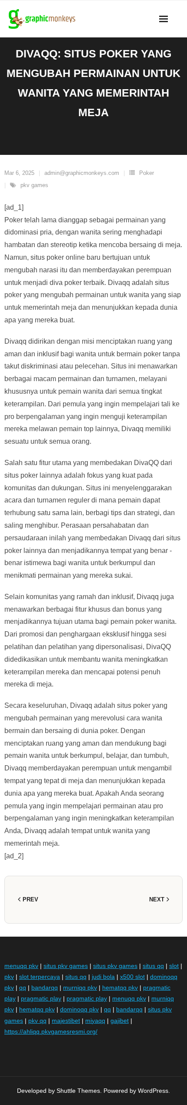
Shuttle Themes (78, 1090)
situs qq (153, 965)
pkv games (34, 185)
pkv (9, 976)
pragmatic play (41, 998)
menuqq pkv (21, 965)
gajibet (119, 1020)
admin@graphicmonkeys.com (81, 173)
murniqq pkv (80, 987)
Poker (146, 173)
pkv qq (37, 1020)
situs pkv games (65, 965)
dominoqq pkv (79, 1009)
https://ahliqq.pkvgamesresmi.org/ (50, 1031)
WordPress (153, 1090)
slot (174, 965)
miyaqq (95, 1020)
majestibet (66, 1020)
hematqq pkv (120, 987)
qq (22, 987)
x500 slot (132, 976)
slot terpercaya (39, 976)
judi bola (103, 976)
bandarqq (44, 987)
